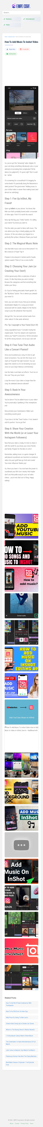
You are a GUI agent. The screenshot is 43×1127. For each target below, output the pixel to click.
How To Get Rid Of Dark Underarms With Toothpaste (18, 1004)
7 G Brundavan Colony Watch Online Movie (19, 1036)
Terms (31, 1123)
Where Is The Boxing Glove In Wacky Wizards (20, 1030)
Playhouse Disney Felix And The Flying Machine (21, 1056)
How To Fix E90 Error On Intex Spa (17, 1011)
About (11, 1123)
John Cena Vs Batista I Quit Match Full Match (20, 1050)
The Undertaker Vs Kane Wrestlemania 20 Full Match (21, 1043)
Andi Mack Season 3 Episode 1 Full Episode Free (20, 1063)
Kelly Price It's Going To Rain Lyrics (17, 1017)
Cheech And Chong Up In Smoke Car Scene (20, 1024)
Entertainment (12, 54)
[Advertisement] (21, 69)
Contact (17, 1123)
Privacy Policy (24, 1123)
